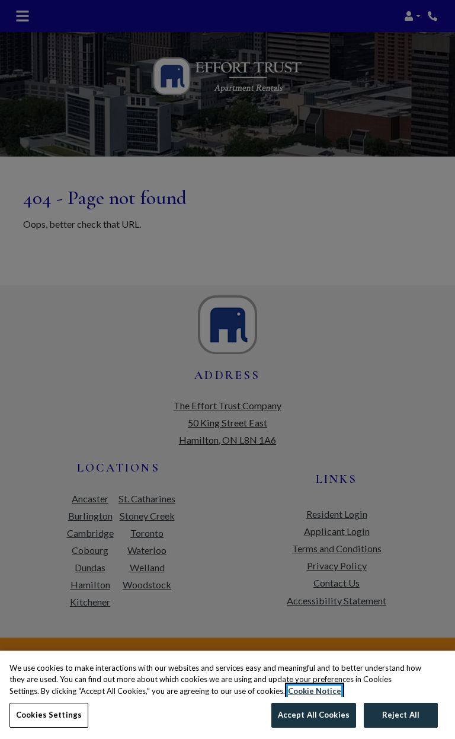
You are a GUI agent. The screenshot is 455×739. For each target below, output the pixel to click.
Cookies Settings (49, 714)
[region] (227, 695)
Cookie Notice (314, 691)
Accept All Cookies (314, 714)
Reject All (400, 714)
